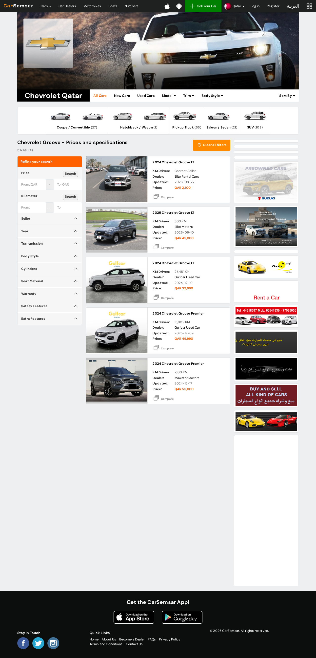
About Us (109, 639)
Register (273, 6)
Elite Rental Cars (187, 176)
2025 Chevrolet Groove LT (173, 213)
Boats (112, 6)
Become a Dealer (132, 639)
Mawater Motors (187, 378)
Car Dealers (67, 6)
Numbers (131, 6)
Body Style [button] (210, 95)
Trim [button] (187, 95)
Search (70, 173)
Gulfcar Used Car (187, 277)
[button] (234, 6)
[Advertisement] (266, 511)
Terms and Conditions (106, 644)
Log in (255, 6)
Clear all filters (214, 145)
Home (94, 639)
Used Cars (146, 95)
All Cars (100, 95)
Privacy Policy (169, 639)
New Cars (122, 95)
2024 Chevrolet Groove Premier (178, 313)
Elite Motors (184, 227)
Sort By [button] (286, 95)
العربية (293, 6)
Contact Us (134, 644)
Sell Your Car (207, 6)
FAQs (152, 639)
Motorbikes (92, 6)
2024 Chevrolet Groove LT (173, 162)
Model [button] (167, 95)
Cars (45, 6)
